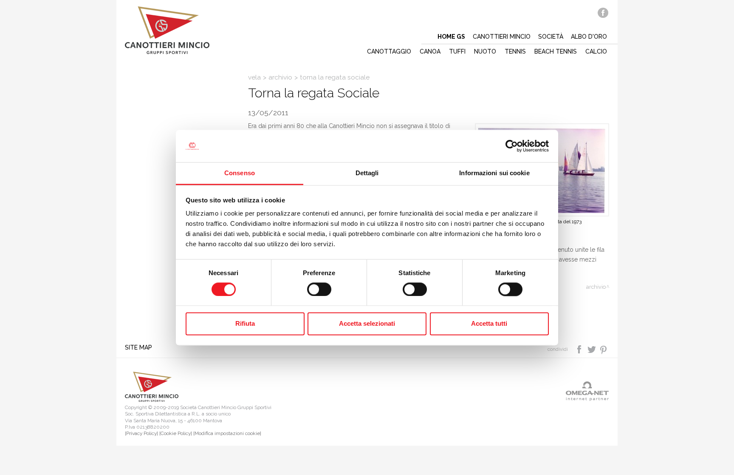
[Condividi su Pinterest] (603, 348)
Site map (138, 347)
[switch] (319, 289)
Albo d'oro (589, 36)
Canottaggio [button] (389, 51)
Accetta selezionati (367, 323)
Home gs (451, 36)
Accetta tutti (489, 323)
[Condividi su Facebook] (580, 348)
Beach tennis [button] (555, 51)
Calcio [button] (596, 51)
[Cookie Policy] (175, 433)
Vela (254, 77)
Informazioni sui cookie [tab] (494, 173)
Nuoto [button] (485, 51)
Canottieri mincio (502, 36)
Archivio (280, 77)
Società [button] (550, 36)
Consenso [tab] (239, 173)
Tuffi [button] (457, 51)
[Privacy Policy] (141, 433)
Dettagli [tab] (367, 173)
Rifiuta (245, 323)
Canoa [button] (430, 51)
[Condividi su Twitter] (592, 348)
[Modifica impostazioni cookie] (227, 433)
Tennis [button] (515, 51)
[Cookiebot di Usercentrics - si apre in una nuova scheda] (511, 145)
